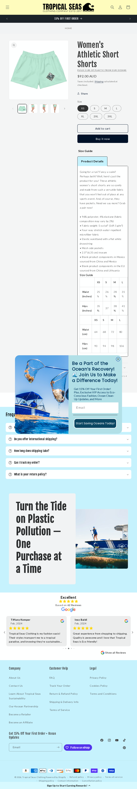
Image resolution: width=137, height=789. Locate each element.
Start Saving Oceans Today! (95, 423)
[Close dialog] (118, 359)
